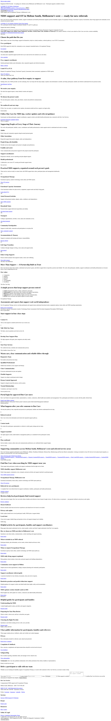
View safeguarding (5, 658)
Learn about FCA (5, 192)
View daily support (5, 260)
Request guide (4, 608)
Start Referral (4, 84)
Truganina (64, 457)
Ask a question (4, 57)
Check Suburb (20, 32)
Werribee (22, 457)
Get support (3, 48)
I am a (43, 676)
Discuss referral (4, 240)
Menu (27, 7)
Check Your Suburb (23, 23)
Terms (18, 715)
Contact (27, 9)
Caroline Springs (93, 457)
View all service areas (6, 455)
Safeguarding (13, 715)
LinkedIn (13, 119)
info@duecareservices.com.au (15, 688)
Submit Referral (13, 32)
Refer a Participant (14, 6)
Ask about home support (6, 211)
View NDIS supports (6, 201)
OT (18, 9)
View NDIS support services (7, 474)
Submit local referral (16, 455)
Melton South (8, 457)
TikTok (17, 119)
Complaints (7, 715)
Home (2, 9)
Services (6, 9)
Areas (9, 9)
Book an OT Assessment (6, 307)
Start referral (3, 250)
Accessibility (4, 10)
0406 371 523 (4, 688)
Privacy (2, 715)
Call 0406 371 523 (5, 6)
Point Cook (77, 457)
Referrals (23, 9)
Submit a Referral (14, 23)
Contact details (24, 676)
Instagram (8, 119)
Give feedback (4, 650)
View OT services (5, 182)
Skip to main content (5, 1)
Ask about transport (5, 221)
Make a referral (4, 65)
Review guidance (5, 501)
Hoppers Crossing (36, 457)
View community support (7, 231)
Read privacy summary (6, 641)
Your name (3, 676)
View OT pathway (5, 74)
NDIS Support (13, 9)
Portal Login (10, 10)
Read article (3, 536)
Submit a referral (5, 491)
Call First (9, 84)
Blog (20, 9)
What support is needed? (64, 676)
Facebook (3, 119)
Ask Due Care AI (5, 719)
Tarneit (51, 457)
